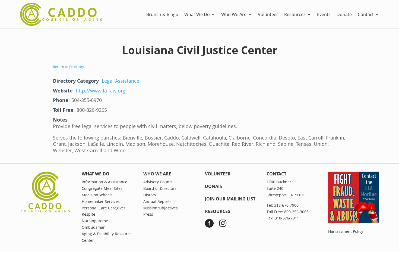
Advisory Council (158, 181)
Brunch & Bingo (162, 14)
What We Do (197, 14)
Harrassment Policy (345, 231)
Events (324, 14)
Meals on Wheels (97, 194)
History (149, 194)
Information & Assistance (104, 181)
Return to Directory (68, 66)
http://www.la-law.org (100, 90)
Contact (366, 14)
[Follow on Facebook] (209, 223)
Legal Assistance (120, 81)
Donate (344, 14)
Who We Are (233, 14)
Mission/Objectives (160, 208)
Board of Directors (159, 188)
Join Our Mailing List (230, 199)
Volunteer (268, 14)
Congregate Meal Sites (102, 188)
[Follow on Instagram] (223, 223)
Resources (295, 14)
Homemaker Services (101, 201)
